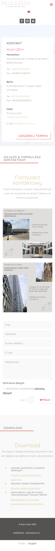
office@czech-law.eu (24, 123)
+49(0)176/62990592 (17, 117)
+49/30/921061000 (19, 96)
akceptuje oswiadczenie (24, 391)
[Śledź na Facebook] (22, 21)
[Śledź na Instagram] (27, 21)
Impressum (18, 533)
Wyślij (45, 400)
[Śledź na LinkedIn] (33, 21)
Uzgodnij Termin (33, 136)
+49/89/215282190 (19, 69)
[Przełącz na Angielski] (28, 12)
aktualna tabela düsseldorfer (25, 488)
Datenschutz (33, 533)
